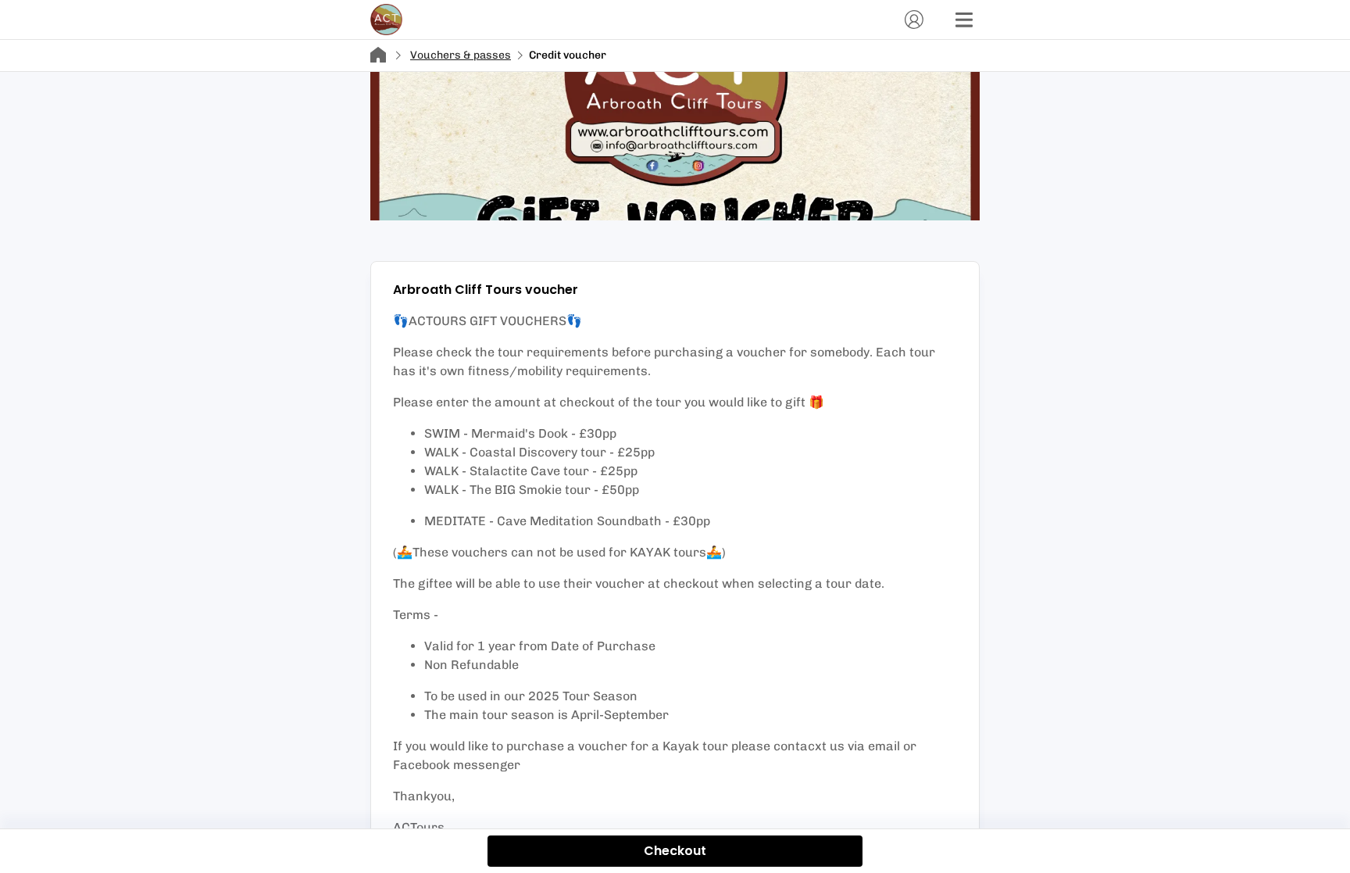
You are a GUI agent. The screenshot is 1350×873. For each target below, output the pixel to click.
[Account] (914, 19)
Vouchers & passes (460, 55)
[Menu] (964, 19)
